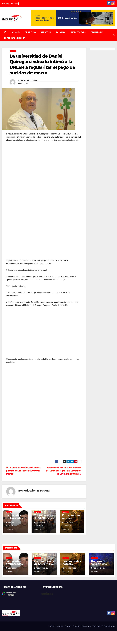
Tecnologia (97, 32)
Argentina (30, 32)
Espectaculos (78, 32)
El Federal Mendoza (14, 38)
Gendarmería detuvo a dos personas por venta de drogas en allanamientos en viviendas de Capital (63, 470)
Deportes (46, 32)
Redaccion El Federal (29, 80)
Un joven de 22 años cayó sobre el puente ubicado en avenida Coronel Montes (23, 470)
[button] (114, 35)
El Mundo (61, 32)
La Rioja (16, 32)
